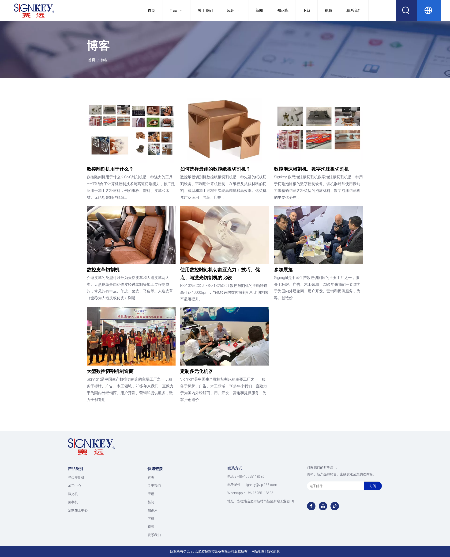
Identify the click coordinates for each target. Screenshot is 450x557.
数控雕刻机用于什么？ (110, 169)
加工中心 (74, 486)
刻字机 (73, 502)
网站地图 (258, 551)
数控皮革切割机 (103, 269)
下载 (151, 518)
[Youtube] (323, 506)
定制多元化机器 (196, 371)
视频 (151, 527)
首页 (151, 477)
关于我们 (154, 486)
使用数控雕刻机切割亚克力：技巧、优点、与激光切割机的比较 (220, 273)
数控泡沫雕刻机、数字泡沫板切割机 (311, 169)
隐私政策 (273, 551)
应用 (151, 494)
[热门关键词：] (406, 10)
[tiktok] (334, 506)
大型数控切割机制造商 (110, 371)
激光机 (73, 494)
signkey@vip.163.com (260, 485)
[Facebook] (311, 506)
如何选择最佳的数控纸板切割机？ (215, 169)
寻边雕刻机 (76, 477)
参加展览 (283, 269)
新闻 (151, 502)
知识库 (153, 510)
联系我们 (154, 535)
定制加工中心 (78, 510)
